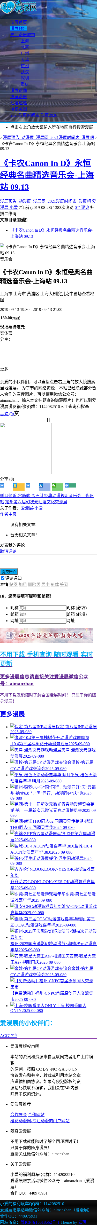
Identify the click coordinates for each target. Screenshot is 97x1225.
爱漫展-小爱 (32, 508)
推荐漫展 (18, 97)
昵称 (14, 608)
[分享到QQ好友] (32, 487)
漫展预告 (18, 28)
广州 (25, 53)
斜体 (55, 584)
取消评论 (8, 551)
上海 (25, 41)
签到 (64, 584)
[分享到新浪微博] (6, 487)
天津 (25, 59)
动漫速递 (18, 103)
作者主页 (8, 514)
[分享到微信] (57, 487)
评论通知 (13, 578)
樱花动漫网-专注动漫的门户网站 (40, 1121)
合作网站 (36, 1114)
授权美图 (18, 109)
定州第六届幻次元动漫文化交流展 (36, 502)
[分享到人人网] (44, 487)
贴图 (13, 584)
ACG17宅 (8, 1035)
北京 (25, 47)
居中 (45, 584)
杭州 (25, 66)
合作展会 (18, 1114)
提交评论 (9, 572)
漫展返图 (18, 90)
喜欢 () (7, 414)
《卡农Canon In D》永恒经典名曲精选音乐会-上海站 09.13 (47, 175)
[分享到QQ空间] (19, 487)
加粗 (23, 584)
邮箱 (14, 614)
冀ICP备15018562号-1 (40, 1222)
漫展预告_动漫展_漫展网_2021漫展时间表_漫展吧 (48, 137)
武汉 (25, 72)
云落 (82, 1222)
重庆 (25, 84)
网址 (14, 620)
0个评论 (82, 207)
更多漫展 (12, 714)
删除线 (34, 584)
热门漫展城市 (22, 35)
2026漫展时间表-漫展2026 (33, 115)
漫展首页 (18, 22)
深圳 (25, 78)
